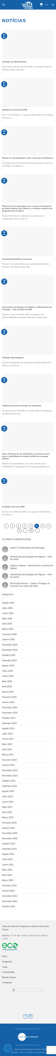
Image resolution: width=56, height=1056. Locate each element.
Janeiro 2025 (8, 702)
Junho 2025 (7, 676)
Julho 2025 (7, 671)
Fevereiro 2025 (9, 697)
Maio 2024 (7, 744)
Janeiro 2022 (8, 891)
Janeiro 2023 (8, 828)
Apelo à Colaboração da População (27, 548)
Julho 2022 (7, 859)
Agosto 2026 (8, 603)
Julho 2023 (7, 796)
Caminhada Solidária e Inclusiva (17, 259)
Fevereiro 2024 (9, 760)
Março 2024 (7, 754)
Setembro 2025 (9, 660)
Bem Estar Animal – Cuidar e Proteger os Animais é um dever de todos (30, 584)
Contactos (7, 982)
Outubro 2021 (8, 906)
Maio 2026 (7, 618)
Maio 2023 (7, 807)
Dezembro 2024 (10, 707)
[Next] (37, 530)
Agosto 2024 (8, 728)
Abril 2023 (7, 812)
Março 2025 (7, 692)
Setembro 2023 (9, 786)
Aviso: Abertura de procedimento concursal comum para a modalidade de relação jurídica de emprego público (26, 456)
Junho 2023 (7, 802)
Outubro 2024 (8, 718)
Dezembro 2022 (10, 833)
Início (4, 956)
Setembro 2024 (9, 723)
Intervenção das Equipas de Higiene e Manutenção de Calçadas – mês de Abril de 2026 (27, 308)
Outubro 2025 (8, 655)
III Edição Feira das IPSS (13, 507)
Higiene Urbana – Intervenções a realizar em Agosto (31, 566)
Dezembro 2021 (10, 896)
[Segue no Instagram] (30, 1016)
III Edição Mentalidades (13, 358)
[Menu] (3, 4)
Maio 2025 (7, 681)
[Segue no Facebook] (25, 1016)
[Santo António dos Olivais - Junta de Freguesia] (27, 4)
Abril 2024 (7, 749)
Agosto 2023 (8, 791)
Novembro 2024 (10, 713)
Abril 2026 (7, 624)
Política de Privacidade (28, 1045)
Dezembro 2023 (10, 770)
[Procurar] (53, 4)
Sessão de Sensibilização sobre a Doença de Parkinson (28, 158)
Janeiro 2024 (8, 765)
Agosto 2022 (8, 854)
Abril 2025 (7, 686)
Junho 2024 (7, 739)
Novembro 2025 (10, 650)
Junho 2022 (7, 864)
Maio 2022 (7, 870)
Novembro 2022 (10, 838)
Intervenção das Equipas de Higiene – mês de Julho (31, 558)
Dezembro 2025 (10, 645)
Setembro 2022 (9, 849)
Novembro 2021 (10, 901)
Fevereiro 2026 (9, 634)
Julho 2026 (7, 608)
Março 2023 (7, 817)
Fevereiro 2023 (9, 823)
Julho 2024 (7, 734)
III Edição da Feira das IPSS (14, 110)
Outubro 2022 (8, 843)
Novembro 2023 (10, 775)
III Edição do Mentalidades (14, 62)
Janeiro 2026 (8, 639)
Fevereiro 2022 (9, 885)
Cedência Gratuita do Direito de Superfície (21, 406)
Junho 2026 (7, 613)
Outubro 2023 (8, 781)
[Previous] (6, 526)
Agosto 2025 (8, 665)
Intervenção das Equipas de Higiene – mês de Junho (31, 575)
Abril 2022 (7, 875)
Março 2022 (7, 880)
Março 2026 (7, 629)
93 (31, 530)
